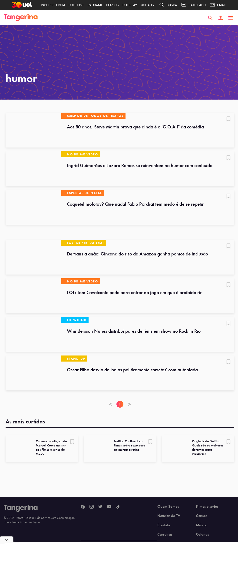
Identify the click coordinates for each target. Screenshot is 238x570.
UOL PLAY (129, 5)
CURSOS (112, 5)
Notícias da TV (168, 516)
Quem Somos (168, 506)
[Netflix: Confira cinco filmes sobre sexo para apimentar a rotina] (97, 448)
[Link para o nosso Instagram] (91, 507)
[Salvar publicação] (228, 119)
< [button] (110, 404)
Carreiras (164, 534)
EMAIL (221, 5)
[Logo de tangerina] (21, 18)
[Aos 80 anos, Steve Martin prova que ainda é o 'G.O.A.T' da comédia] (33, 130)
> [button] (129, 404)
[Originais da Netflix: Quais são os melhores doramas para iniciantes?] (175, 448)
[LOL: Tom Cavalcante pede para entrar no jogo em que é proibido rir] (33, 295)
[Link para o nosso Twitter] (100, 507)
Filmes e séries (207, 506)
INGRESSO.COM (53, 5)
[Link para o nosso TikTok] (118, 507)
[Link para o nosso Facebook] (83, 507)
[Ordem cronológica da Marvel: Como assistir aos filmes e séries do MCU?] (19, 448)
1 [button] (120, 404)
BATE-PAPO (197, 5)
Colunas (202, 534)
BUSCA (172, 5)
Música (201, 525)
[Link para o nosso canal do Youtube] (109, 507)
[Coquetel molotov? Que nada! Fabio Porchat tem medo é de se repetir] (33, 207)
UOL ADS (147, 5)
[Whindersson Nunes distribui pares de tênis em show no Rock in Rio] (33, 334)
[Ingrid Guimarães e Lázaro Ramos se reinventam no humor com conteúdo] (33, 168)
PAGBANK (95, 5)
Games (201, 516)
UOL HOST (76, 5)
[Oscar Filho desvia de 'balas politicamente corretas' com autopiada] (33, 372)
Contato (163, 525)
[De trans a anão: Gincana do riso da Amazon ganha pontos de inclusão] (33, 257)
